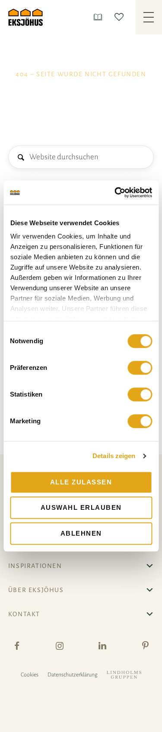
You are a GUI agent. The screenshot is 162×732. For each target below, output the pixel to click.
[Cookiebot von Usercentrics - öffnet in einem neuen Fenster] (115, 192)
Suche (20, 157)
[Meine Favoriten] (120, 17)
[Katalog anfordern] (99, 17)
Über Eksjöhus (36, 589)
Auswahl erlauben (81, 507)
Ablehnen (81, 533)
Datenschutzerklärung (73, 675)
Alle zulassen (81, 482)
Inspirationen (35, 565)
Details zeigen (113, 455)
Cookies (29, 675)
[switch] (139, 368)
